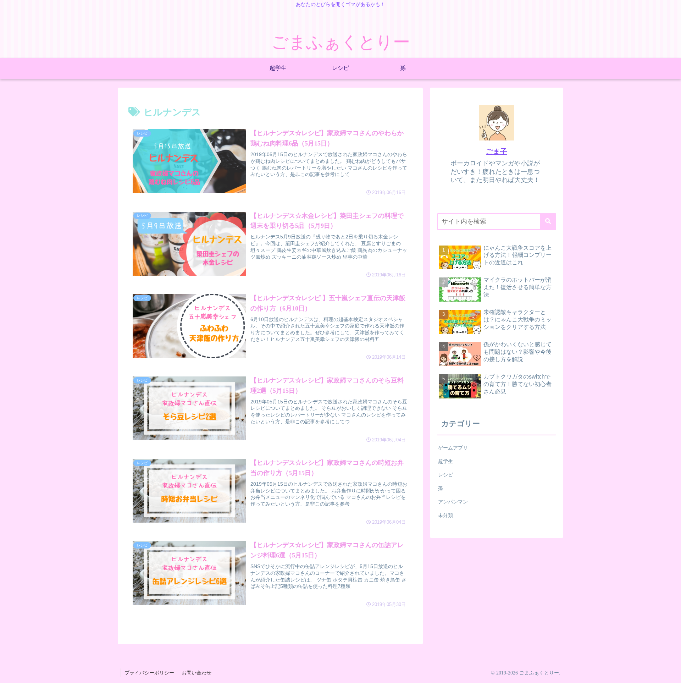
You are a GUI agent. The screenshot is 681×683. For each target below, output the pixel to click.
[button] (548, 221)
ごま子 (496, 151)
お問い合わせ (196, 673)
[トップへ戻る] (670, 672)
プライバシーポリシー (149, 673)
